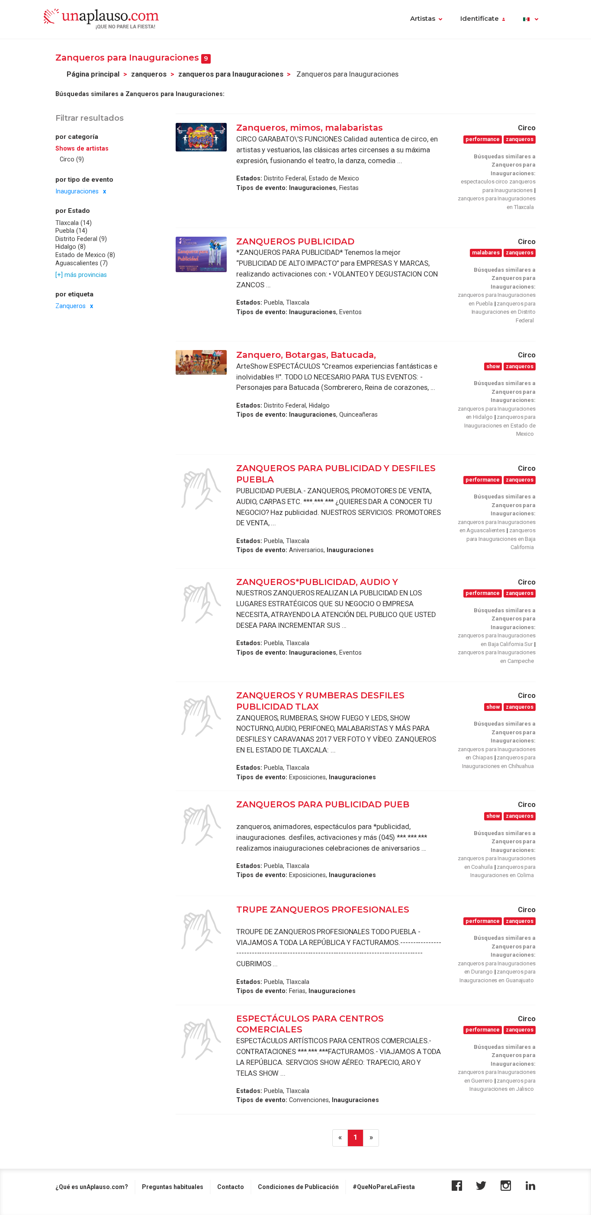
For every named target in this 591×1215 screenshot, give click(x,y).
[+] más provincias (81, 274)
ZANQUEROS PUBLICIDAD (296, 241)
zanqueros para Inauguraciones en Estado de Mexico (500, 425)
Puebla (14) (71, 230)
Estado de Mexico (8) (85, 254)
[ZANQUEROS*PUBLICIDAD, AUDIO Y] (201, 602)
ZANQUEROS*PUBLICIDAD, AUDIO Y (318, 582)
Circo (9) (72, 159)
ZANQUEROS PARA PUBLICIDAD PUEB (322, 804)
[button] (530, 19)
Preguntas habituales (172, 1186)
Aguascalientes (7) (81, 263)
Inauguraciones (77, 191)
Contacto (230, 1186)
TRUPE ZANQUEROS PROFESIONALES (322, 909)
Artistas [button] (422, 18)
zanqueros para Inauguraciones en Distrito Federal (504, 312)
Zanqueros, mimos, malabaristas (309, 127)
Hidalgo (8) (70, 247)
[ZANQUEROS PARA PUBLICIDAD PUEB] (201, 825)
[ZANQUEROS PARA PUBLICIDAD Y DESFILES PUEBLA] (201, 488)
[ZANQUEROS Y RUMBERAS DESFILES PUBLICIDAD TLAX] (201, 716)
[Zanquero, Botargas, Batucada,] (201, 362)
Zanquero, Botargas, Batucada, (307, 355)
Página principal (93, 74)
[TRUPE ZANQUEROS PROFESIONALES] (201, 930)
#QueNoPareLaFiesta (384, 1186)
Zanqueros (70, 306)
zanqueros (149, 74)
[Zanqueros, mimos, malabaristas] (201, 137)
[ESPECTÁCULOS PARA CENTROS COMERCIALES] (201, 1039)
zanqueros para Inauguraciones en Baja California (501, 538)
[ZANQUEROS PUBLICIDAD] (201, 255)
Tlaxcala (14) (73, 222)
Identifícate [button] (479, 18)
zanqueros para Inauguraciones (230, 74)
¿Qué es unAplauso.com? (91, 1186)
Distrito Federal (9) (81, 238)
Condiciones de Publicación (298, 1186)
